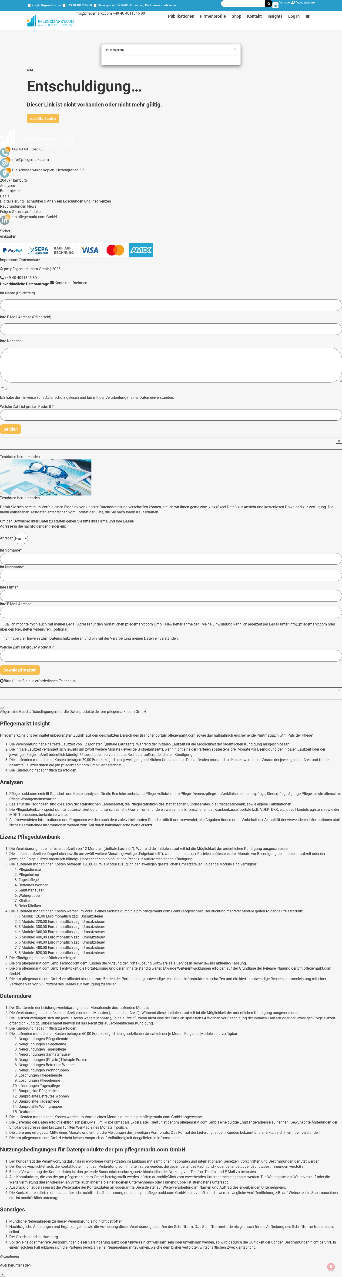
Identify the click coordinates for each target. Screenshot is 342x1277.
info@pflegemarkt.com (46, 5)
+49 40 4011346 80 (79, 5)
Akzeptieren (9, 1256)
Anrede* (7, 538)
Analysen (7, 185)
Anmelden (284, 2)
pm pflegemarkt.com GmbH (34, 217)
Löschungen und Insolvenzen (87, 201)
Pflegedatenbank (304, 2)
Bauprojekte (10, 191)
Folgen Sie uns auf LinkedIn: (23, 212)
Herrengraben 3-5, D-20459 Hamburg (121, 5)
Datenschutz (29, 260)
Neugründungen (13, 206)
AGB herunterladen (15, 1265)
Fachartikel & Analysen (43, 201)
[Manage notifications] (331, 1266)
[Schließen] (2, 707)
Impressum (9, 260)
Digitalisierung (12, 201)
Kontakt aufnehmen (70, 283)
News (31, 206)
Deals (4, 196)
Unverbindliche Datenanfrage (24, 284)
